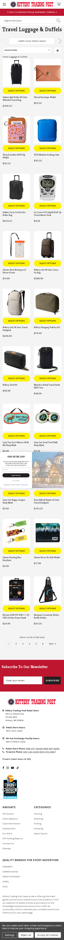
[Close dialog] (62, 454)
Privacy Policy (25, 484)
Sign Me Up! (16, 475)
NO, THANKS (16, 480)
